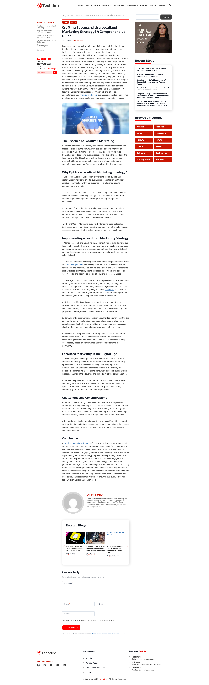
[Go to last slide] (64, 546)
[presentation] (75, 538)
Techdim (103, 679)
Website (67, 613)
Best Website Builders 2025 (98, 5)
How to (143, 5)
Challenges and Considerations (42, 46)
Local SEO (109, 289)
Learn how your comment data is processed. (109, 634)
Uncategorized (143, 159)
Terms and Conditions (95, 668)
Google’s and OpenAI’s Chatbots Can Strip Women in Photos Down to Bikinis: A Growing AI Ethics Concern (153, 96)
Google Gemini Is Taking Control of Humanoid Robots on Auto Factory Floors (151, 82)
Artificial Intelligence (161, 127)
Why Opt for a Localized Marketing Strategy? (45, 31)
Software (141, 153)
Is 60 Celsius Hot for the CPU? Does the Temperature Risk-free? (115, 549)
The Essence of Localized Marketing (46, 27)
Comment (68, 583)
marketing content (75, 265)
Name (67, 604)
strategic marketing (88, 95)
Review (159, 146)
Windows (160, 159)
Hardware (119, 5)
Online (153, 5)
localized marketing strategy (77, 443)
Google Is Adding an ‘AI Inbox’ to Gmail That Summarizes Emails (153, 89)
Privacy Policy (92, 663)
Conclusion (41, 50)
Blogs (65, 22)
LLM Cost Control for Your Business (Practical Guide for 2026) (151, 70)
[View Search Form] (170, 5)
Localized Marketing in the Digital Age (46, 41)
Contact (89, 672)
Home (80, 5)
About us (89, 658)
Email (101, 604)
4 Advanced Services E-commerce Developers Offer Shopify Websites (95, 548)
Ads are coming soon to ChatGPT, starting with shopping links (151, 75)
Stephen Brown (78, 40)
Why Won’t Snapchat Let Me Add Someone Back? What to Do (74, 548)
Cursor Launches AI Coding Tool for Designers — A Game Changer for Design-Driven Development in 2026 (152, 103)
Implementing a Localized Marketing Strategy (46, 36)
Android (140, 127)
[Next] (127, 546)
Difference (161, 133)
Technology (161, 153)
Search (166, 17)
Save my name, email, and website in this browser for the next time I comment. (89, 620)
